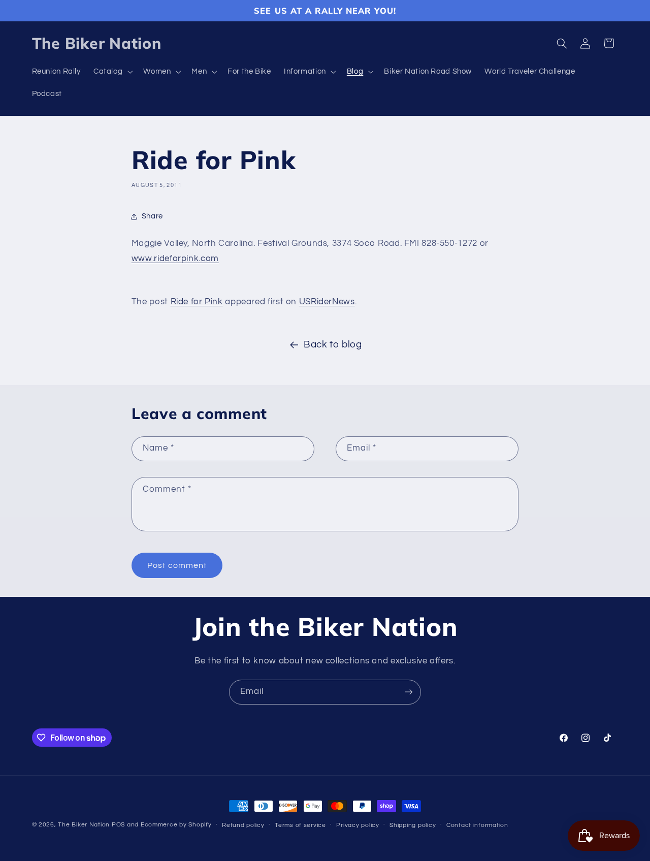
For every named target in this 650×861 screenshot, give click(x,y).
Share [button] (152, 216)
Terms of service (300, 825)
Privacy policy (357, 825)
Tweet (145, 280)
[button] (112, 72)
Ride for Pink (197, 301)
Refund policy (243, 825)
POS (118, 824)
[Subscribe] (408, 692)
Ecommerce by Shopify (176, 824)
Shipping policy (412, 825)
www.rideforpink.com (175, 258)
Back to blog (333, 344)
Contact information (477, 825)
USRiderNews (327, 301)
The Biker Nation (84, 824)
